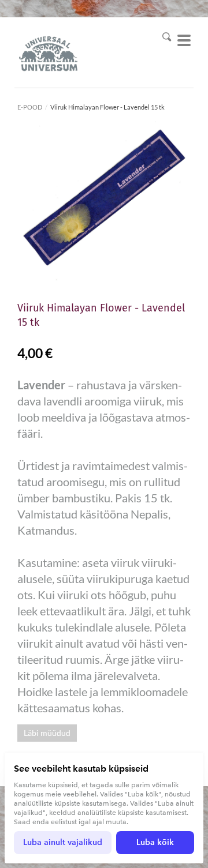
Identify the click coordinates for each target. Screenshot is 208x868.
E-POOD (29, 107)
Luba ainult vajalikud (62, 842)
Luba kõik (155, 842)
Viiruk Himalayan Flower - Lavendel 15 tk (107, 107)
